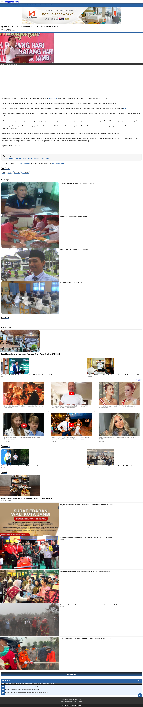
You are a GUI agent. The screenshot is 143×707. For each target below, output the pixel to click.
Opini (26, 5)
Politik (41, 5)
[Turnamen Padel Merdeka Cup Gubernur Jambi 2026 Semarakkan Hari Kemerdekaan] (43, 457)
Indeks (66, 5)
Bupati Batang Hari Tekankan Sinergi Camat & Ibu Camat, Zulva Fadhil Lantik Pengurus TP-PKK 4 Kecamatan (31, 374)
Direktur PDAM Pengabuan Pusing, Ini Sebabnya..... (74, 249)
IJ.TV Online (6, 680)
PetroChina (60, 5)
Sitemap (80, 701)
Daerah (47, 5)
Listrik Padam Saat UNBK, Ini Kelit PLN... (71, 282)
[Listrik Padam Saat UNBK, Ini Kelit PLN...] (30, 297)
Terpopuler (5, 446)
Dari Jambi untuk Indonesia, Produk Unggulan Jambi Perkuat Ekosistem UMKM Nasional (85, 571)
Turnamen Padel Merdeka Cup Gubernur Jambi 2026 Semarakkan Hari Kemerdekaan (24, 465)
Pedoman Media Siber (70, 701)
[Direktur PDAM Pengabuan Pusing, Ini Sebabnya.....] (30, 264)
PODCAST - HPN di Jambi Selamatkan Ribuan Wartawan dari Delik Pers (22, 689)
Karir (62, 701)
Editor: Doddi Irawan (6, 29)
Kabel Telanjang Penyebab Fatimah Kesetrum (73, 216)
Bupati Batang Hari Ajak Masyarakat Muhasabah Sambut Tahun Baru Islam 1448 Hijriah (30, 354)
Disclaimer (70, 699)
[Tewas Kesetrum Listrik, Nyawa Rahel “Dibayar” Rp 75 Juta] (30, 198)
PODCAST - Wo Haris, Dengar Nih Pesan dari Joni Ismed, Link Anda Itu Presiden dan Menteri (26, 692)
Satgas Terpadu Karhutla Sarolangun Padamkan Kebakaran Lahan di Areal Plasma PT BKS (85, 638)
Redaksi (64, 699)
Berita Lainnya (71, 674)
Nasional (15, 5)
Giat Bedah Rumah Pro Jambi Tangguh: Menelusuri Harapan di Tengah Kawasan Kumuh (28, 683)
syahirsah (17, 172)
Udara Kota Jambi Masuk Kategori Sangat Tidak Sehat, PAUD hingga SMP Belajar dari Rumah (86, 504)
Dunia (21, 5)
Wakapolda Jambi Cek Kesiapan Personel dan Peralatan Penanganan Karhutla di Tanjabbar (86, 537)
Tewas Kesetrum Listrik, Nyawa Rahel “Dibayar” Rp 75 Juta (26, 158)
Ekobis (31, 5)
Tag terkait (5, 168)
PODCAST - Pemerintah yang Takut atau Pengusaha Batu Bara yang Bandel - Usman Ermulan (27, 686)
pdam (9, 172)
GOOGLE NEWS (24, 163)
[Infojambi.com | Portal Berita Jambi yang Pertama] (11, 1)
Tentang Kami (77, 699)
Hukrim (9, 5)
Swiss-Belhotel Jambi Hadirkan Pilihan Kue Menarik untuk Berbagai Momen (26, 498)
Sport (36, 5)
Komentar (5, 317)
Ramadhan (26, 172)
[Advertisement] (49, 79)
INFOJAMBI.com (58, 163)
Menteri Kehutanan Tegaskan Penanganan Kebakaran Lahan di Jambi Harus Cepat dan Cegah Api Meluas (90, 604)
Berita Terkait (6, 328)
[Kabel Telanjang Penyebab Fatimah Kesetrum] (30, 231)
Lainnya (139, 680)
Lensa (4, 5)
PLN (4, 172)
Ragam (53, 5)
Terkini (4, 472)
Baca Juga (5, 180)
